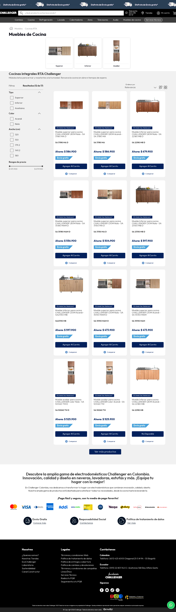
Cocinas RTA (31, 29)
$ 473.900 (13, 169)
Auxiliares (20, 108)
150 (17, 140)
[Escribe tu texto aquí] (112, 590)
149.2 (17, 150)
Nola (17, 124)
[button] (26, 92)
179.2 (17, 145)
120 (17, 135)
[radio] (160, 87)
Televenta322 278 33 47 (133, 13)
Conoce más (39, 523)
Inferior (19, 103)
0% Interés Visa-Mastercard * (66, 128)
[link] (88, 4)
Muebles (19, 29)
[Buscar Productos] (20, 13)
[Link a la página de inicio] (11, 28)
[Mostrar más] (105, 451)
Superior (19, 98)
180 (17, 156)
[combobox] (71, 13)
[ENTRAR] (163, 13)
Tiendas (148, 13)
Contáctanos (86, 523)
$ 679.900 (38, 169)
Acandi (18, 119)
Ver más (131, 523)
